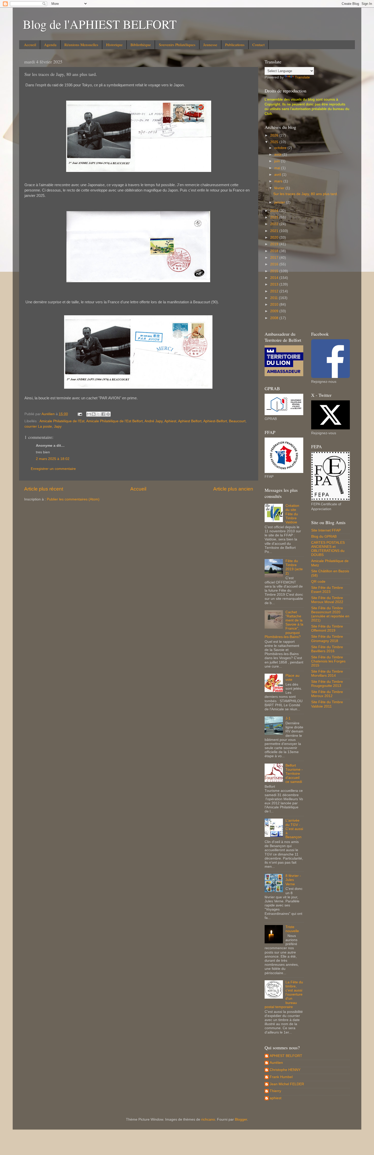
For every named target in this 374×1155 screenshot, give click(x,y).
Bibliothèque (141, 44)
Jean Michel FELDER (287, 1084)
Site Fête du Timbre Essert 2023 (327, 590)
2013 (274, 284)
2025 (274, 142)
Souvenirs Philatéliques (177, 44)
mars (278, 181)
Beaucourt (237, 421)
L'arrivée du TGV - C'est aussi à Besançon (294, 829)
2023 (274, 217)
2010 (274, 304)
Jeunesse (210, 44)
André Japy (154, 421)
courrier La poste (38, 426)
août (278, 154)
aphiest (275, 1098)
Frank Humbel (281, 1077)
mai (277, 168)
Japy (58, 426)
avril (278, 174)
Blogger (241, 1119)
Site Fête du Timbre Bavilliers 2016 (327, 649)
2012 (274, 291)
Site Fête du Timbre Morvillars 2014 (327, 673)
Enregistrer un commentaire (53, 469)
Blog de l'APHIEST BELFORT (100, 24)
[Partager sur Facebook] (103, 414)
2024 (274, 211)
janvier (280, 202)
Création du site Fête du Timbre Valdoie (292, 514)
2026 (274, 135)
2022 (274, 224)
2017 (274, 258)
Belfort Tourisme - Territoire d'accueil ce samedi (294, 774)
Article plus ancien (233, 489)
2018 (274, 251)
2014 (274, 278)
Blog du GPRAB (324, 536)
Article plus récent (43, 489)
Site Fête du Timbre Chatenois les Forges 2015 (328, 661)
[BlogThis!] (93, 414)
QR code (318, 581)
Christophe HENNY (285, 1070)
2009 (274, 311)
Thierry (275, 1091)
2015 (274, 271)
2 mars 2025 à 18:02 (52, 459)
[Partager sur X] (98, 414)
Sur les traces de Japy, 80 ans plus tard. (305, 194)
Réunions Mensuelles (81, 44)
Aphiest (170, 421)
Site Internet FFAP (326, 530)
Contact (258, 44)
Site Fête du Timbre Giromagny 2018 (327, 639)
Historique (114, 44)
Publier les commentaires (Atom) (73, 499)
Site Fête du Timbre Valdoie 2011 (327, 704)
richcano (208, 1119)
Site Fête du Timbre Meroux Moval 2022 (327, 600)
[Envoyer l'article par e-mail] (79, 414)
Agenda (50, 44)
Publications (234, 44)
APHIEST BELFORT (286, 1056)
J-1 (288, 718)
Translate (302, 77)
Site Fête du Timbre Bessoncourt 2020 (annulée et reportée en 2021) (330, 614)
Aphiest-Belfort (215, 421)
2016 (274, 264)
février (279, 188)
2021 (274, 231)
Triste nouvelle (292, 929)
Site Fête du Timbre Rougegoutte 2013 (327, 684)
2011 (274, 298)
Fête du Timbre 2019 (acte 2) (294, 567)
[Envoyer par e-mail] (88, 414)
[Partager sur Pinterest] (108, 414)
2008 (274, 318)
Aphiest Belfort (190, 421)
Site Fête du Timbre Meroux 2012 (327, 694)
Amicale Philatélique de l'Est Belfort (114, 421)
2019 (274, 244)
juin (277, 161)
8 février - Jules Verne (293, 880)
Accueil (30, 44)
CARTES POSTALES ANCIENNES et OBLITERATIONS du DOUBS (328, 549)
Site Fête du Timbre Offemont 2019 (327, 628)
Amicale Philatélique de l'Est (61, 421)
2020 (274, 237)
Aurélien (276, 1063)
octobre (280, 148)
